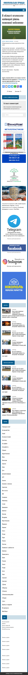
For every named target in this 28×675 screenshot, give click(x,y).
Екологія (4, 480)
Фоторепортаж (5, 608)
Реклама (4, 561)
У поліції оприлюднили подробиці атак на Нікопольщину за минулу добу (19, 343)
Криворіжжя (5, 507)
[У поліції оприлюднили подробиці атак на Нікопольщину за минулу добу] (6, 343)
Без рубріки (4, 443)
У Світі (3, 601)
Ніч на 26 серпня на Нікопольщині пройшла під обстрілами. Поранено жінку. (18, 325)
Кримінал (4, 511)
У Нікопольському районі (7, 594)
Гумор (3, 467)
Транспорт (4, 581)
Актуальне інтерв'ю (6, 437)
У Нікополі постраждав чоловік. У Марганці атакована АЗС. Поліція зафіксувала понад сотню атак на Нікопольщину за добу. (13, 401)
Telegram (21, 79)
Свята (3, 571)
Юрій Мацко (4, 611)
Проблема (4, 551)
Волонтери (4, 460)
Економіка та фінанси (7, 484)
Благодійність (5, 447)
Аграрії (3, 433)
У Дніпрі (4, 584)
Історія (3, 504)
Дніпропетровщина (6, 474)
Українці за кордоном (7, 604)
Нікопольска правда (18, 673)
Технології (4, 578)
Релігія (3, 564)
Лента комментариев (8, 627)
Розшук (3, 568)
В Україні (4, 450)
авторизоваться (15, 108)
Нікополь (6, 305)
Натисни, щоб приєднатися (14, 238)
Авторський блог (6, 430)
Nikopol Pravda (9, 41)
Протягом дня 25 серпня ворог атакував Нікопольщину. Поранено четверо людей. (19, 334)
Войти (3, 623)
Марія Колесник (5, 521)
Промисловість (5, 554)
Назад (10, 91)
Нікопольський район (8, 362)
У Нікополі (4, 591)
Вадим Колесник (6, 453)
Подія (3, 537)
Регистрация (5, 622)
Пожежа (4, 541)
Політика (4, 544)
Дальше (17, 91)
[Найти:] (14, 115)
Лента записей (6, 625)
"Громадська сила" (6, 427)
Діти (3, 470)
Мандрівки (4, 517)
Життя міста (5, 490)
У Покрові (4, 598)
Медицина (4, 524)
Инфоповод (4, 500)
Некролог (4, 527)
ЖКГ (3, 494)
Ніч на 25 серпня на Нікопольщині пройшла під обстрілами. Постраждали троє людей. (13, 354)
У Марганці (4, 588)
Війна (3, 457)
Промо (3, 557)
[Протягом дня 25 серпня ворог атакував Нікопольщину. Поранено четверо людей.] (6, 334)
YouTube (16, 209)
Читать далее (5, 637)
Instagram (14, 83)
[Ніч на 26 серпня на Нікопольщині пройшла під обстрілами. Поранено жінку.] (6, 325)
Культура (4, 514)
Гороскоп (4, 464)
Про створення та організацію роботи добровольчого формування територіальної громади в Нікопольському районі (14, 413)
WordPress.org (6, 629)
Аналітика (4, 440)
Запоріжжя (4, 497)
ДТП (3, 477)
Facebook (6, 83)
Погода (3, 534)
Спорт (3, 574)
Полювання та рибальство (8, 547)
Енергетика (4, 487)
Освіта (3, 531)
